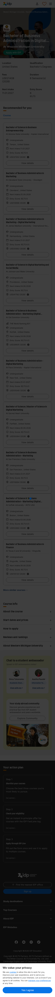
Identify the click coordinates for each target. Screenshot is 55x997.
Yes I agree (27, 990)
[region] (27, 980)
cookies (13, 972)
